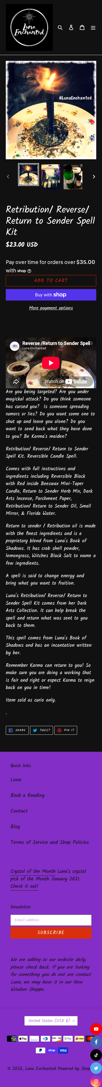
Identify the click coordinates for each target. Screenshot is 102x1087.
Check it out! (24, 886)
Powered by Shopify (76, 1068)
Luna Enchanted (40, 1068)
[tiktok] (96, 1055)
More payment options (51, 308)
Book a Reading (27, 795)
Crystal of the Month (32, 872)
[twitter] (96, 1068)
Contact (19, 811)
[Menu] (93, 27)
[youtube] (96, 1029)
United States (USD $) (49, 1021)
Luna (15, 780)
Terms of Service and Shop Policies (49, 842)
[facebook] (96, 1042)
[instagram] (96, 1081)
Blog (15, 827)
